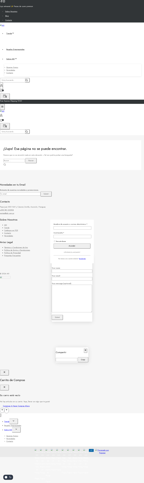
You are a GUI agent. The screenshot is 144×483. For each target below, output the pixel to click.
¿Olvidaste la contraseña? (72, 252)
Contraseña (63, 233)
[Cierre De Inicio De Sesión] (4, 372)
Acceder (72, 246)
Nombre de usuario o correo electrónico (72, 224)
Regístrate (82, 259)
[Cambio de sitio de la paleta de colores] (8, 477)
